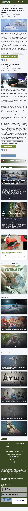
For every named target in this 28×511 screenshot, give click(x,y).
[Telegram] (4, 60)
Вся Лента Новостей (10, 5)
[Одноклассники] (6, 60)
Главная (2, 5)
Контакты (8, 446)
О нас (8, 443)
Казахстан (9, 141)
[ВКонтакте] (2, 60)
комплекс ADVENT (5, 53)
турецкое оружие (14, 53)
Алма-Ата (3, 141)
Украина (21, 53)
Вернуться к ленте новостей (14, 451)
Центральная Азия (13, 143)
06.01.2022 (5, 14)
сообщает (5, 105)
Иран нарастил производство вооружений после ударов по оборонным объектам (13, 181)
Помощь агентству (20, 443)
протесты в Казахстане (18, 141)
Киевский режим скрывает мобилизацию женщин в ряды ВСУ (13, 213)
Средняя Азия (4, 143)
